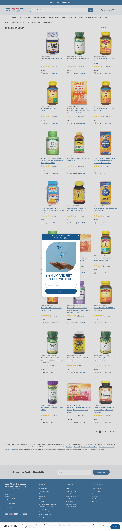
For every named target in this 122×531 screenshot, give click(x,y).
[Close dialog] (78, 235)
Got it (115, 527)
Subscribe (61, 291)
